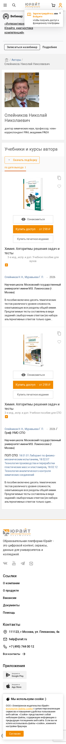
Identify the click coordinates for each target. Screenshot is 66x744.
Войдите (37, 16)
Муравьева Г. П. (34, 277)
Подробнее (50, 47)
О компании (11, 583)
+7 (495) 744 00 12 (21, 646)
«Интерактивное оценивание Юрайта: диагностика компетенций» (24, 28)
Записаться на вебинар (22, 47)
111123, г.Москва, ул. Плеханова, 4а (34, 632)
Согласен (15, 733)
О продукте (11, 590)
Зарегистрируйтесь (43, 13)
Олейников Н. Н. (14, 277)
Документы (11, 605)
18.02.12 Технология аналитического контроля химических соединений (31, 471)
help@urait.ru (18, 639)
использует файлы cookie (19, 708)
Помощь (9, 612)
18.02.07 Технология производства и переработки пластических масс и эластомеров (30, 463)
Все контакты (11, 653)
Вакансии (9, 598)
